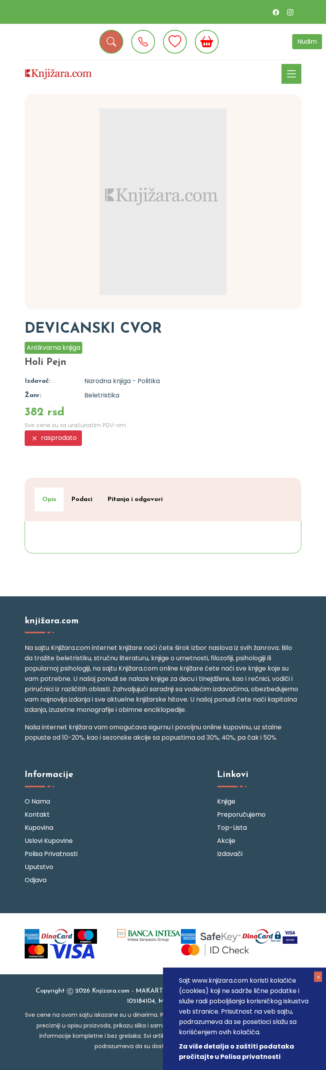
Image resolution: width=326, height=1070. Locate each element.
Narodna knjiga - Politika (122, 381)
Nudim (307, 41)
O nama (37, 801)
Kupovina (39, 827)
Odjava (36, 880)
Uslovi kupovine (49, 840)
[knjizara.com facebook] (276, 12)
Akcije (226, 840)
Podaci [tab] (81, 499)
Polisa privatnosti (51, 853)
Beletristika (101, 395)
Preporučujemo (241, 814)
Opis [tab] (49, 499)
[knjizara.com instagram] (290, 12)
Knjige (226, 801)
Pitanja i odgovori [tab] (135, 499)
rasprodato (58, 437)
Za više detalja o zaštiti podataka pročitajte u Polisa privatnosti (236, 1051)
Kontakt (37, 814)
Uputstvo (39, 866)
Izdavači (230, 853)
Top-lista (232, 827)
